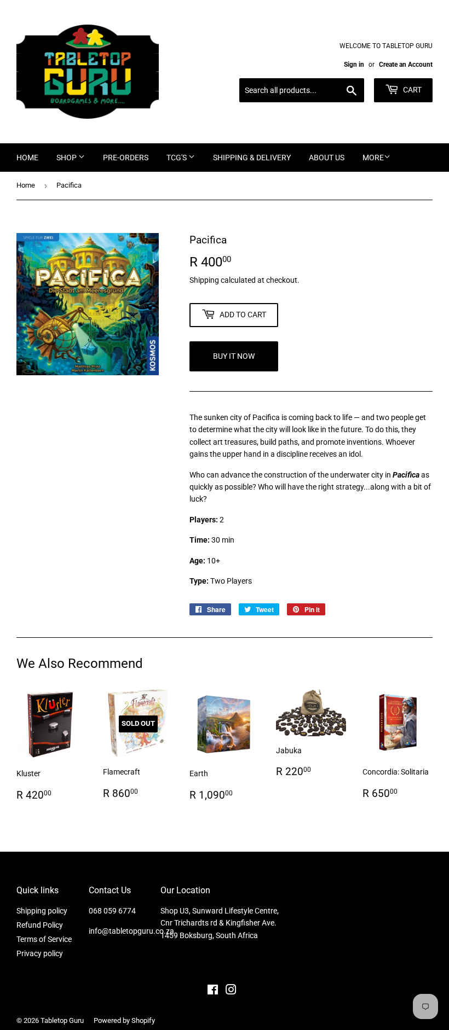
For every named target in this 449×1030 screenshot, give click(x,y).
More (373, 157)
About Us (326, 157)
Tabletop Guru (62, 1020)
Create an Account (406, 64)
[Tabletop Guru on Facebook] (212, 991)
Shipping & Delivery (252, 157)
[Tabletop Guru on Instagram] (231, 991)
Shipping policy (41, 910)
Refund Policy (39, 925)
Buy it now (234, 356)
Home (27, 157)
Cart (411, 89)
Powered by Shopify (124, 1020)
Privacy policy (39, 953)
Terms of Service (44, 939)
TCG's (177, 157)
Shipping (204, 280)
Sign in (354, 64)
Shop (67, 157)
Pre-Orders (125, 157)
